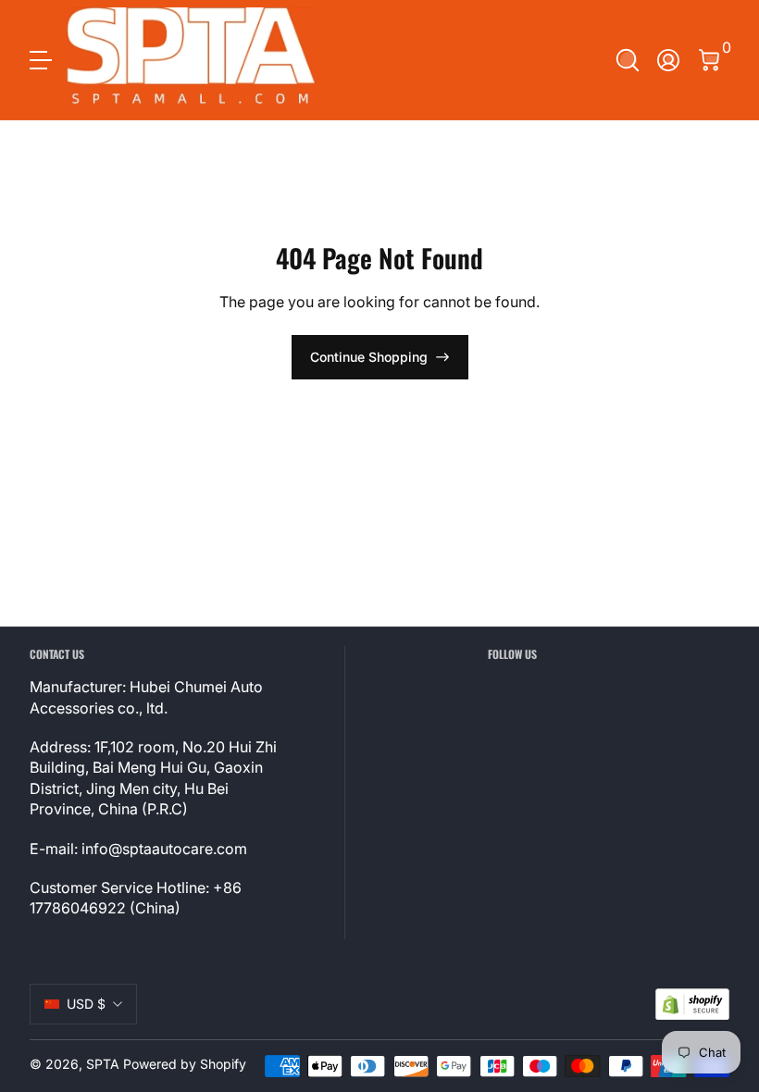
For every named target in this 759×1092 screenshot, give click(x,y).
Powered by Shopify (184, 1064)
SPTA (102, 1064)
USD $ (86, 1003)
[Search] (627, 60)
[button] (627, 60)
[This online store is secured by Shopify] (692, 1004)
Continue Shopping (369, 357)
